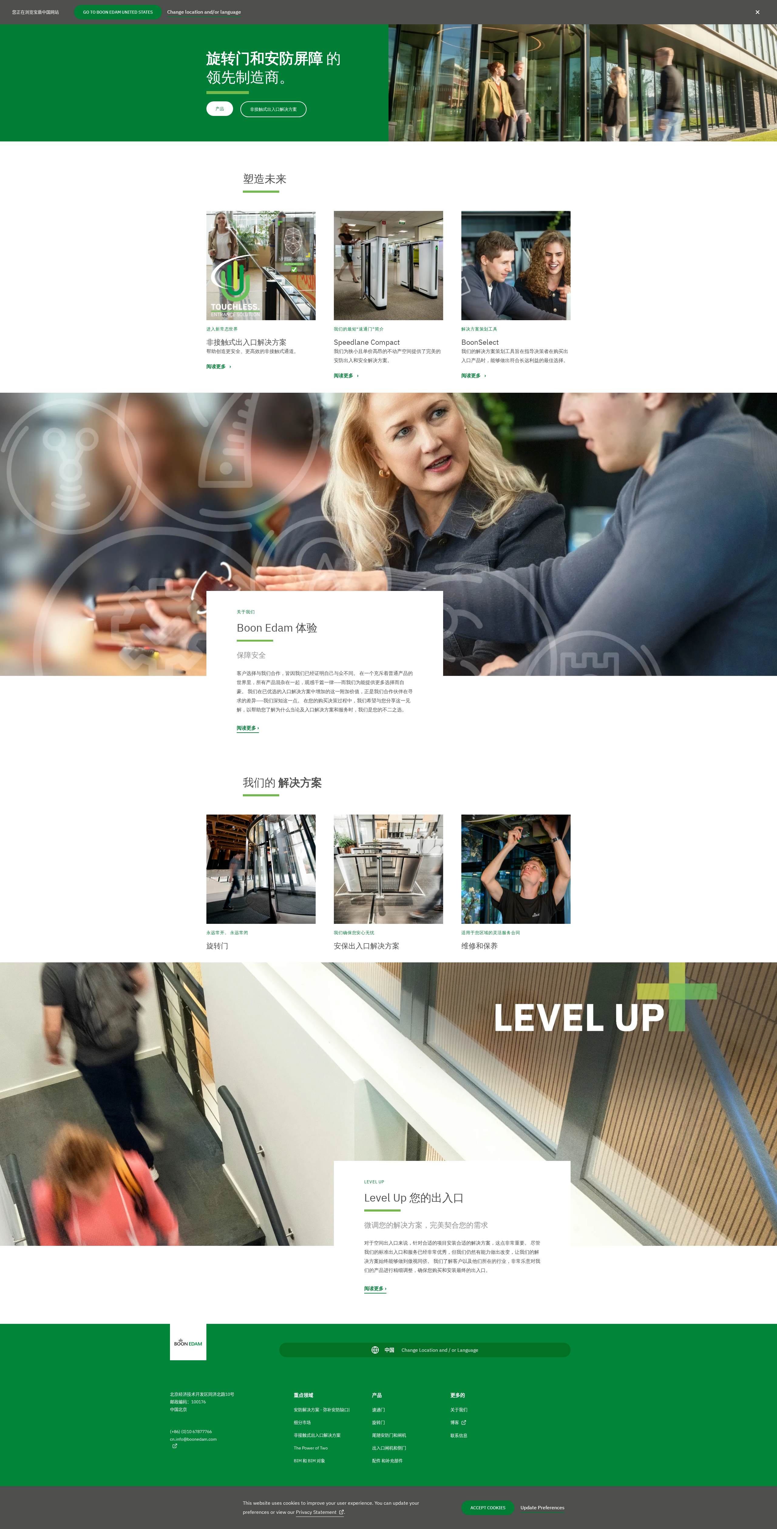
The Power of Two (311, 1448)
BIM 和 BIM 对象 (309, 1460)
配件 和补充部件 (387, 1460)
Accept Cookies (487, 1507)
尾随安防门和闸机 (389, 1435)
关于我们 (458, 1409)
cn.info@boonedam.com (193, 1439)
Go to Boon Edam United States (118, 12)
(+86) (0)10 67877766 (191, 1431)
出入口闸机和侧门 (389, 1448)
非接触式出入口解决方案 (273, 109)
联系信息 (458, 1435)
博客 (454, 1422)
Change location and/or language (204, 12)
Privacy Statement (316, 1512)
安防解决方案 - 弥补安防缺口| (322, 1409)
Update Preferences (543, 1507)
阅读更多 (246, 728)
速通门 (378, 1409)
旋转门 (378, 1422)
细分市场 (302, 1422)
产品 (219, 108)
